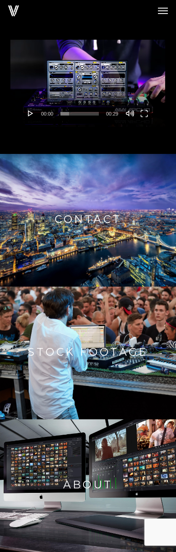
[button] (163, 10)
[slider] (79, 114)
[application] (87, 83)
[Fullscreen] (144, 113)
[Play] (31, 113)
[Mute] (130, 113)
